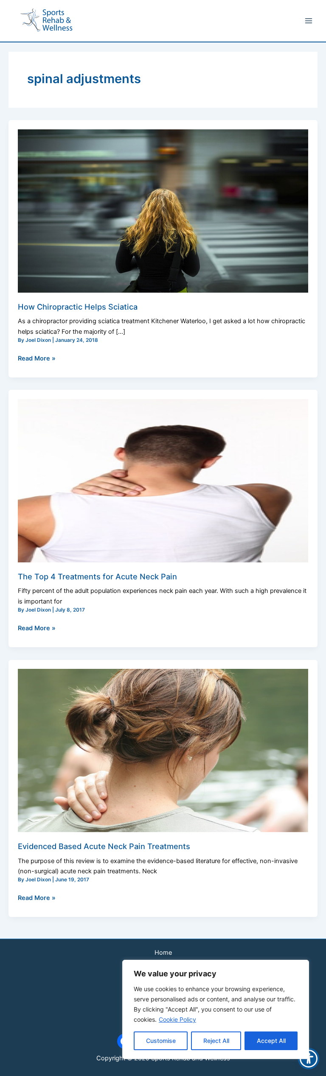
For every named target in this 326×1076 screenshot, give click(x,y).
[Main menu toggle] (309, 21)
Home (163, 952)
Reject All (216, 1040)
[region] (215, 1009)
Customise (161, 1040)
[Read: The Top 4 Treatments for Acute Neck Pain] (163, 480)
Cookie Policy (177, 1019)
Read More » (37, 357)
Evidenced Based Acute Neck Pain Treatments (104, 846)
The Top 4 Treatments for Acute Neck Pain (97, 576)
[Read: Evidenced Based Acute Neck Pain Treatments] (163, 750)
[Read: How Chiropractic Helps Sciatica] (163, 211)
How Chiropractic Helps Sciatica (78, 306)
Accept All (271, 1040)
